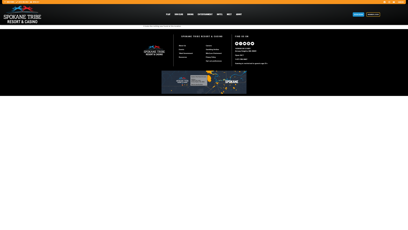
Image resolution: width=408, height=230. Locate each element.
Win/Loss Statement (214, 53)
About (239, 14)
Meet (229, 14)
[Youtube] (244, 43)
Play (168, 14)
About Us (182, 46)
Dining (190, 14)
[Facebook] (385, 2)
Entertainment (205, 14)
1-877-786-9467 (241, 59)
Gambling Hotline (212, 49)
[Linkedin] (248, 43)
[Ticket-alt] (394, 2)
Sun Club (179, 14)
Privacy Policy (211, 57)
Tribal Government (186, 53)
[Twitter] (252, 43)
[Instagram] (389, 2)
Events (181, 49)
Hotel (220, 14)
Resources (183, 57)
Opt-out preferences (214, 61)
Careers (401, 2)
